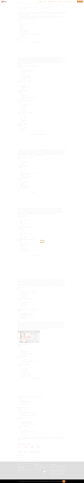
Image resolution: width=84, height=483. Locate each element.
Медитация (50, 1)
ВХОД (70, 1)
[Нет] (82, 481)
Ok (63, 481)
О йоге (44, 1)
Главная (40, 1)
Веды (55, 1)
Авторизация (80, 1)
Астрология (65, 1)
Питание (60, 1)
